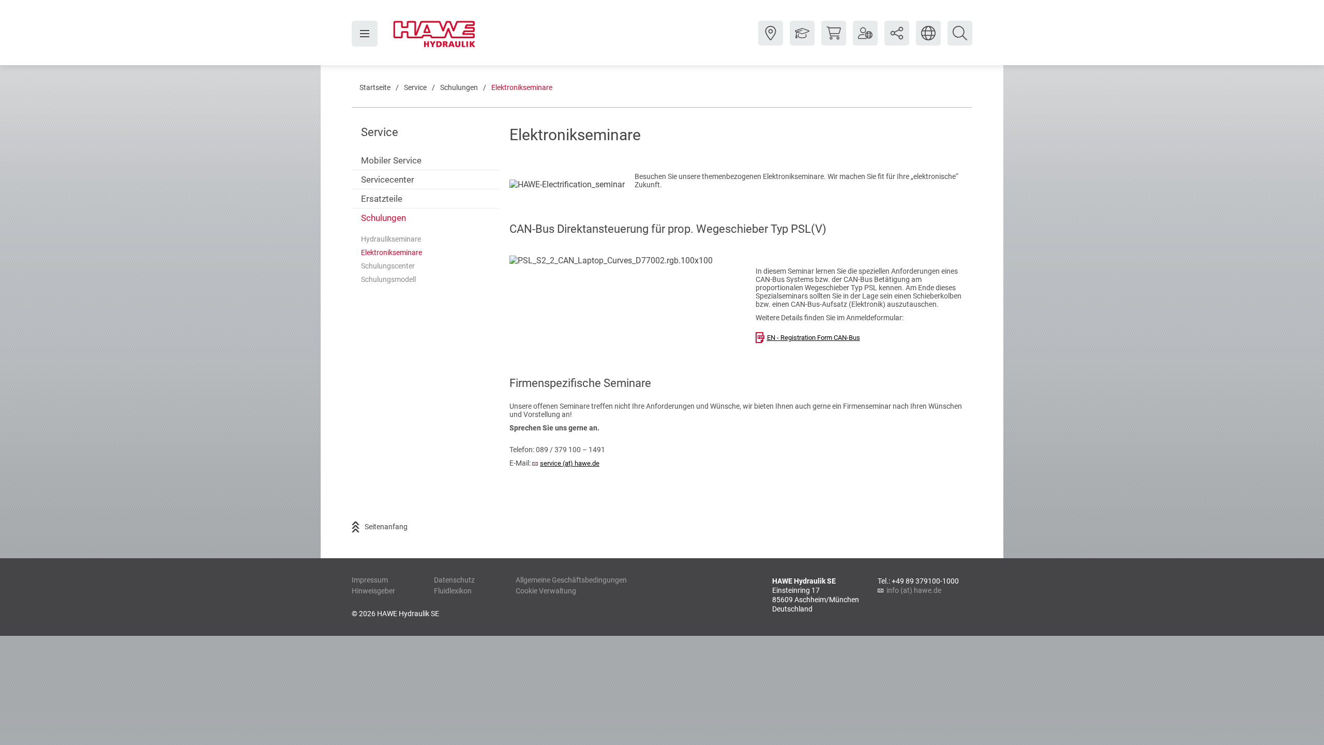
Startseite (374, 87)
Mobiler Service (391, 160)
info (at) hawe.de (913, 590)
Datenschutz (454, 580)
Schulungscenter (388, 266)
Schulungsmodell (388, 279)
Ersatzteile (381, 198)
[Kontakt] (770, 41)
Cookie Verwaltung (546, 590)
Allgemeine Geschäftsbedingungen (571, 580)
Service (415, 87)
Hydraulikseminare (391, 239)
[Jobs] (802, 41)
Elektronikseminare (521, 87)
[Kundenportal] (865, 41)
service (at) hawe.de (569, 463)
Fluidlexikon (453, 590)
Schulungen (459, 87)
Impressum (370, 580)
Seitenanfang (386, 527)
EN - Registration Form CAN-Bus (813, 337)
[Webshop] (833, 41)
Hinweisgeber (373, 590)
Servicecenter (387, 179)
